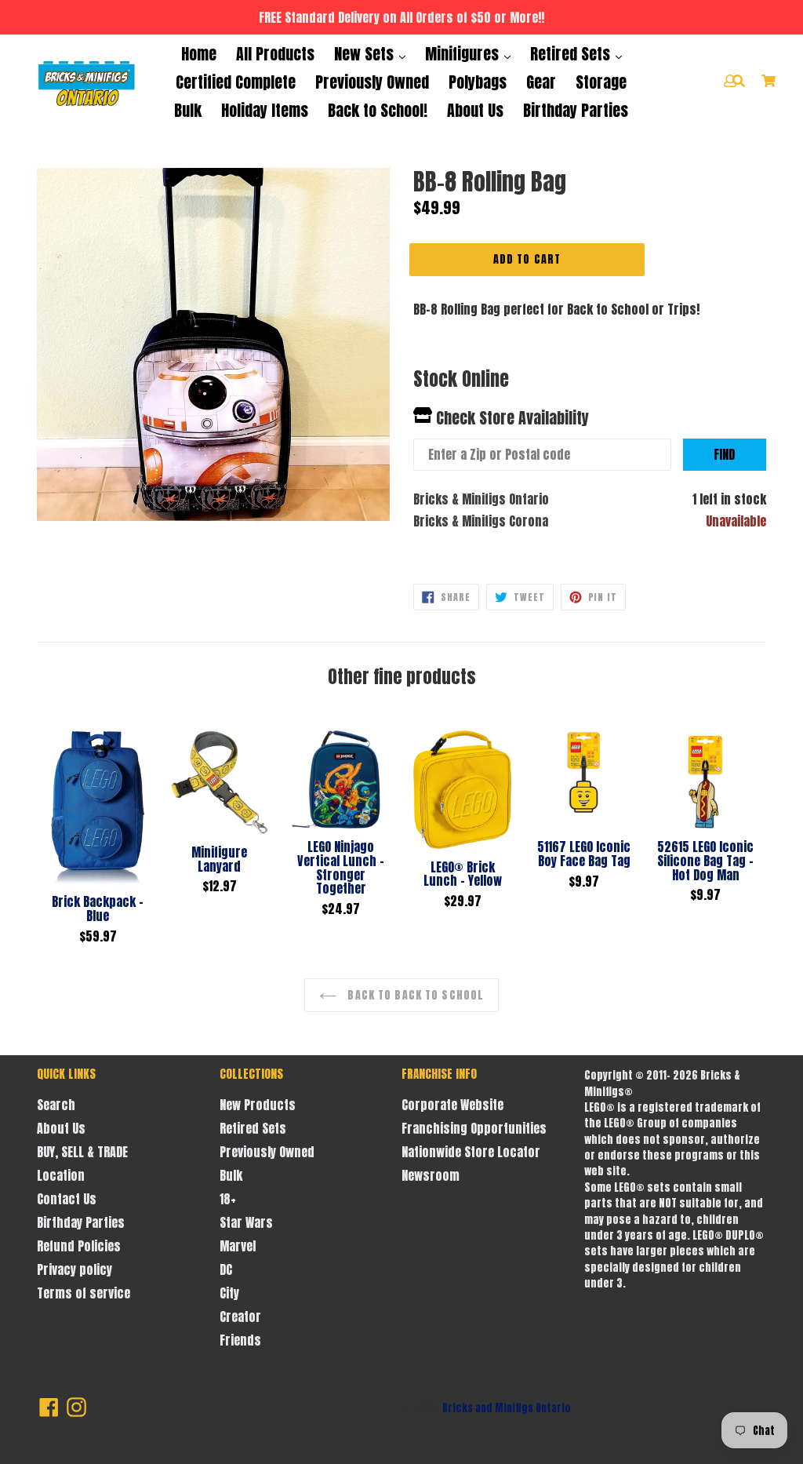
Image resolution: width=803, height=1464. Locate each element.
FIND (724, 454)
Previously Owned (372, 82)
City (229, 1293)
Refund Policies (79, 1245)
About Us (475, 110)
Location (61, 1175)
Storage (601, 82)
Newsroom (431, 1175)
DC (226, 1269)
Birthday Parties (575, 110)
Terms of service (83, 1293)
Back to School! (377, 110)
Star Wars (246, 1222)
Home (198, 54)
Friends (240, 1340)
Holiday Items (264, 110)
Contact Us (66, 1198)
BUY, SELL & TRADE (82, 1151)
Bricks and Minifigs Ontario (506, 1407)
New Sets (366, 54)
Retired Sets (572, 54)
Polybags (478, 82)
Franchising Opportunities (474, 1128)
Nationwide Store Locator (471, 1151)
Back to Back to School (414, 995)
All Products (275, 54)
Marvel (238, 1245)
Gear (541, 82)
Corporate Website (452, 1104)
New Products (258, 1104)
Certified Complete (236, 82)
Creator (240, 1316)
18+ (228, 1198)
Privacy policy (74, 1269)
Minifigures (464, 54)
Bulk (188, 110)
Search (56, 1104)
